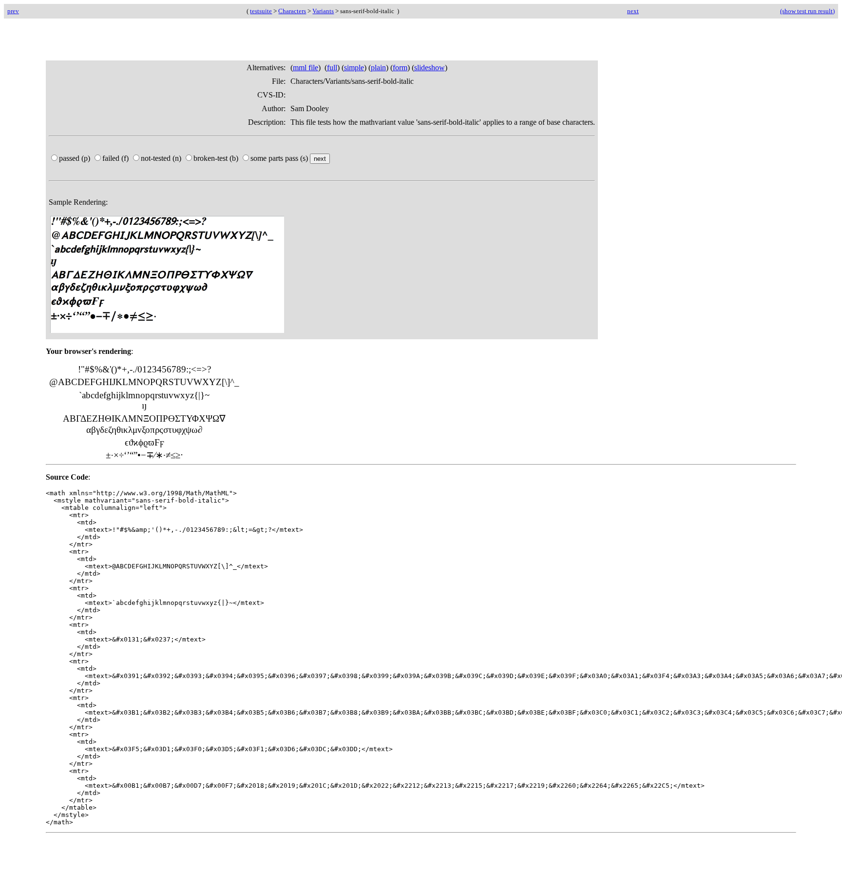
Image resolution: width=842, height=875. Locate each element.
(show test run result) (807, 11)
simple (354, 67)
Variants (323, 11)
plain (378, 67)
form (400, 67)
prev (13, 11)
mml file (305, 67)
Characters (292, 11)
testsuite (261, 11)
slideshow (429, 67)
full (332, 67)
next (633, 11)
